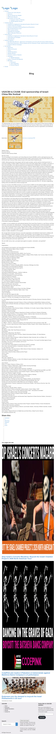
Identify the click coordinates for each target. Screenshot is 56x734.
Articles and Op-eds (12, 49)
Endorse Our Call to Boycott (14, 12)
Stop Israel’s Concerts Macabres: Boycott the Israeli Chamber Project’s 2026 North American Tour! (27, 558)
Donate (6, 66)
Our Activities (8, 46)
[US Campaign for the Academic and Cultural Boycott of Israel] (5, 7)
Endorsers (10, 14)
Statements (10, 47)
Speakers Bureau (12, 53)
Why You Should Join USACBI (14, 15)
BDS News (10, 60)
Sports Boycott (11, 38)
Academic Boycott (9, 22)
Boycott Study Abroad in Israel (14, 28)
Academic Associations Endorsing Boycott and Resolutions (21, 27)
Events (9, 50)
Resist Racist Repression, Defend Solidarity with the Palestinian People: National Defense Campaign (31, 43)
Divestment (13, 62)
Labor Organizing (14, 63)
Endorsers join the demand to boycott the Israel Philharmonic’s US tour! (22, 697)
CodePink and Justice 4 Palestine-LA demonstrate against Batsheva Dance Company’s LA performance (26, 674)
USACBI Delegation (14, 57)
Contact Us (7, 711)
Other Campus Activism (13, 30)
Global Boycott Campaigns (14, 31)
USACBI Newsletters (12, 52)
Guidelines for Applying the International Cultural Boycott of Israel (23, 35)
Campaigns (10, 56)
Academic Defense (9, 40)
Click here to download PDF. (28, 138)
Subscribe (42, 717)
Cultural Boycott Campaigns (14, 37)
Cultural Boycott (8, 34)
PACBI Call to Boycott (12, 17)
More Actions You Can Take (14, 18)
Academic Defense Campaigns (15, 44)
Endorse (7, 11)
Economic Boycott (14, 65)
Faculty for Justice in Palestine (17, 19)
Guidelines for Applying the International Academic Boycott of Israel (23, 24)
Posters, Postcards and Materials (15, 59)
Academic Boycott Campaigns (14, 25)
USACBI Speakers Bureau (16, 21)
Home (6, 705)
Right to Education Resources (14, 33)
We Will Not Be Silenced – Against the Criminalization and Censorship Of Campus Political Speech (30, 41)
